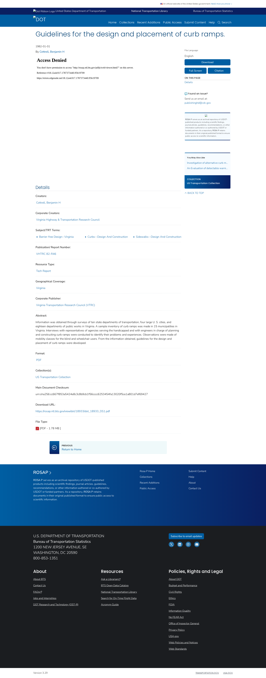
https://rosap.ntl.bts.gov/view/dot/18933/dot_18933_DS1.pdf (73, 411)
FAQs (36, 592)
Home (112, 22)
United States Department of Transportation (80, 11)
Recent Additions (148, 22)
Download (208, 62)
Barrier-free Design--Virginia (56, 237)
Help (212, 22)
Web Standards (178, 649)
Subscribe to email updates (186, 536)
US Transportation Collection (53, 377)
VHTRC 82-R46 (46, 254)
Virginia (40, 288)
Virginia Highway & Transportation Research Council (68, 220)
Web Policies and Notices (183, 642)
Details (189, 82)
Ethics (172, 598)
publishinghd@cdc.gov (198, 103)
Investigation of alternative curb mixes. (207, 163)
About (192, 482)
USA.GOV (228, 672)
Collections (126, 22)
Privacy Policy (177, 630)
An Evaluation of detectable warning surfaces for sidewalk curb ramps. (207, 168)
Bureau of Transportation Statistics (213, 11)
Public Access (172, 22)
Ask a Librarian (109, 579)
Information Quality (180, 611)
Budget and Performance (183, 585)
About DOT (175, 579)
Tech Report (43, 271)
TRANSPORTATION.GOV (207, 672)
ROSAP (40, 472)
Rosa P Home (147, 471)
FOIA (172, 604)
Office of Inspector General (184, 623)
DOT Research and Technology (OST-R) (55, 604)
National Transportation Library (119, 592)
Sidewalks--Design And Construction (158, 237)
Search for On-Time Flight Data (119, 598)
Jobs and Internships (44, 598)
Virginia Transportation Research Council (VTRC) (65, 305)
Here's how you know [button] (221, 3)
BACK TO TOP (195, 193)
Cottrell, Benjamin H (52, 52)
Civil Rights (175, 592)
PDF (38, 360)
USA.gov (174, 636)
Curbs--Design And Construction (108, 237)
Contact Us (195, 488)
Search (226, 22)
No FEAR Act (176, 617)
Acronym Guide (110, 604)
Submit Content (195, 22)
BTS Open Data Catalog (115, 585)
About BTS (39, 579)
